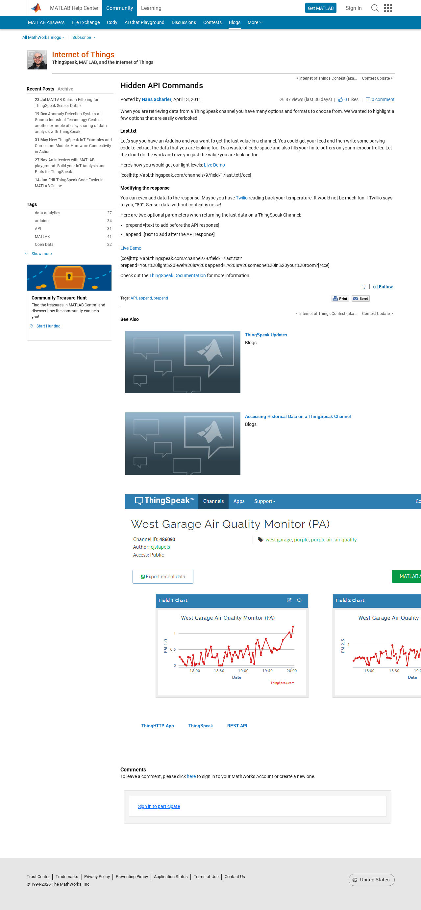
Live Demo (214, 165)
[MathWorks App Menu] (388, 8)
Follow (385, 286)
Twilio (242, 197)
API (73, 228)
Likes (351, 99)
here (191, 776)
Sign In (356, 10)
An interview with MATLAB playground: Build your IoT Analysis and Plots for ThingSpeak (70, 166)
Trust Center (38, 876)
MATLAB (73, 236)
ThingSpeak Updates (266, 334)
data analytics (73, 213)
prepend (161, 298)
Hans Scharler (156, 99)
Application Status (171, 876)
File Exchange (86, 22)
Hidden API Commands (161, 85)
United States (374, 880)
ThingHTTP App (157, 725)
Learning (151, 8)
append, (145, 298)
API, (134, 298)
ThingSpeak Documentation (177, 275)
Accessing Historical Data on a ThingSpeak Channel (298, 416)
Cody (112, 22)
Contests (212, 22)
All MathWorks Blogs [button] (41, 37)
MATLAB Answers (45, 22)
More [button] (253, 22)
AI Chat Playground (144, 22)
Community (119, 8)
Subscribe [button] (81, 37)
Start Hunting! (49, 326)
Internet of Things (83, 54)
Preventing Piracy (132, 876)
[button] (375, 8)
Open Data (73, 244)
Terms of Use (206, 876)
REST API (237, 725)
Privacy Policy (97, 876)
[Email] (360, 298)
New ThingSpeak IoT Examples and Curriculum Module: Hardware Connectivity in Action (73, 146)
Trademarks (67, 876)
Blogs (234, 22)
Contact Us (235, 876)
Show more (42, 253)
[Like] (363, 286)
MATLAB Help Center (74, 8)
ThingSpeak (200, 725)
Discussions (184, 22)
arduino (73, 221)
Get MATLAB (321, 8)
